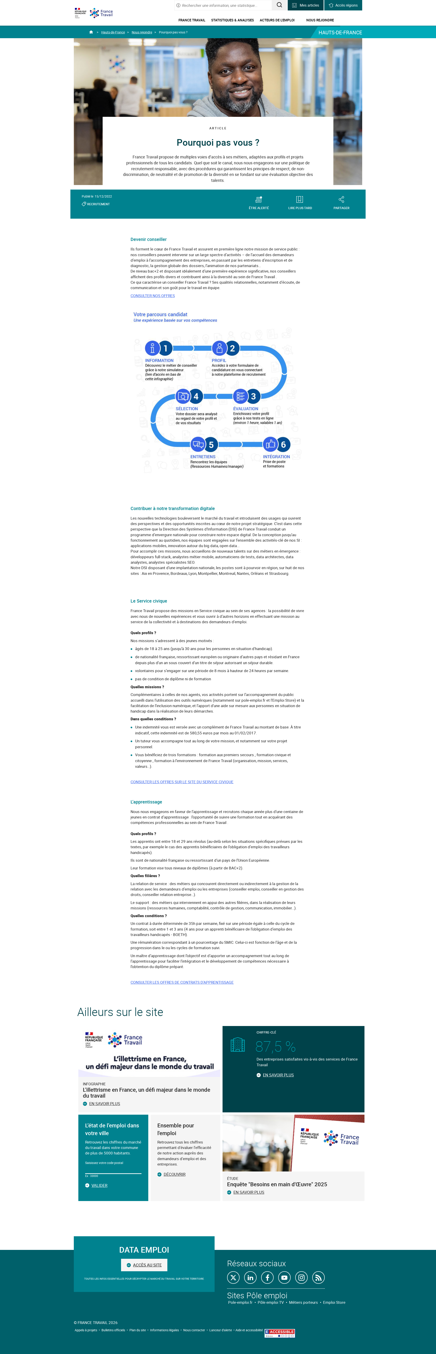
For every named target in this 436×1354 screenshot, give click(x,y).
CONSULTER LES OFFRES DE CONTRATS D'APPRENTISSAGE (182, 982)
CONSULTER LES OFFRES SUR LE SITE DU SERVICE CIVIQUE (182, 781)
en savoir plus (248, 1192)
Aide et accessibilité (249, 1330)
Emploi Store (334, 1302)
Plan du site (137, 1330)
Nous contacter (194, 1330)
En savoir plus (104, 1103)
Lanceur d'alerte (220, 1330)
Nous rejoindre (320, 20)
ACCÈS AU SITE (147, 1265)
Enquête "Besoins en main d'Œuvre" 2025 (277, 1184)
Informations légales (164, 1330)
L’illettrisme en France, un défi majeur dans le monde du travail (146, 1092)
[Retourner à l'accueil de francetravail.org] (105, 13)
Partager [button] (341, 208)
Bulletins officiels (113, 1330)
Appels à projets (86, 1330)
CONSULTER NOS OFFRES (153, 295)
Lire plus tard (300, 208)
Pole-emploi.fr (240, 1302)
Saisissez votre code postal (104, 1163)
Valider (99, 1186)
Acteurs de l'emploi (277, 20)
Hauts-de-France (113, 32)
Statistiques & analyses (232, 20)
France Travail (191, 20)
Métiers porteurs (303, 1302)
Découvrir (175, 1174)
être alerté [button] (259, 208)
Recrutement (98, 204)
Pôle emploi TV (271, 1302)
